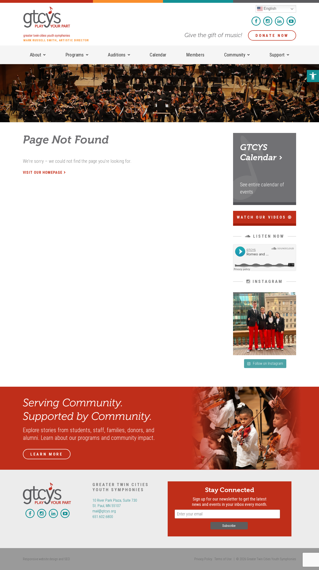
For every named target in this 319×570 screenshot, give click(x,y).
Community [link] (234, 55)
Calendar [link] (158, 55)
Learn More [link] (46, 454)
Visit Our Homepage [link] (43, 172)
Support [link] (277, 55)
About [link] (35, 55)
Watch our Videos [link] (262, 217)
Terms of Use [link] (222, 559)
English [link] (269, 8)
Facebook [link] (256, 21)
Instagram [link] (267, 21)
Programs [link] (74, 55)
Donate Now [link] (272, 35)
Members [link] (195, 55)
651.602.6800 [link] (102, 516)
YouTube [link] (291, 21)
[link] (313, 76)
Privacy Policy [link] (203, 559)
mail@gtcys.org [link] (104, 511)
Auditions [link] (117, 55)
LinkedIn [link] (279, 21)
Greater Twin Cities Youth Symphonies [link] (58, 22)
